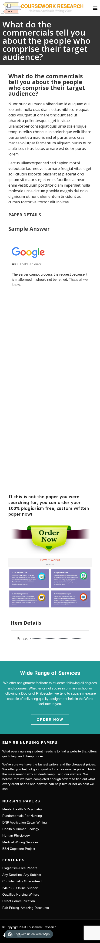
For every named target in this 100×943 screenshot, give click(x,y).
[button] (95, 8)
